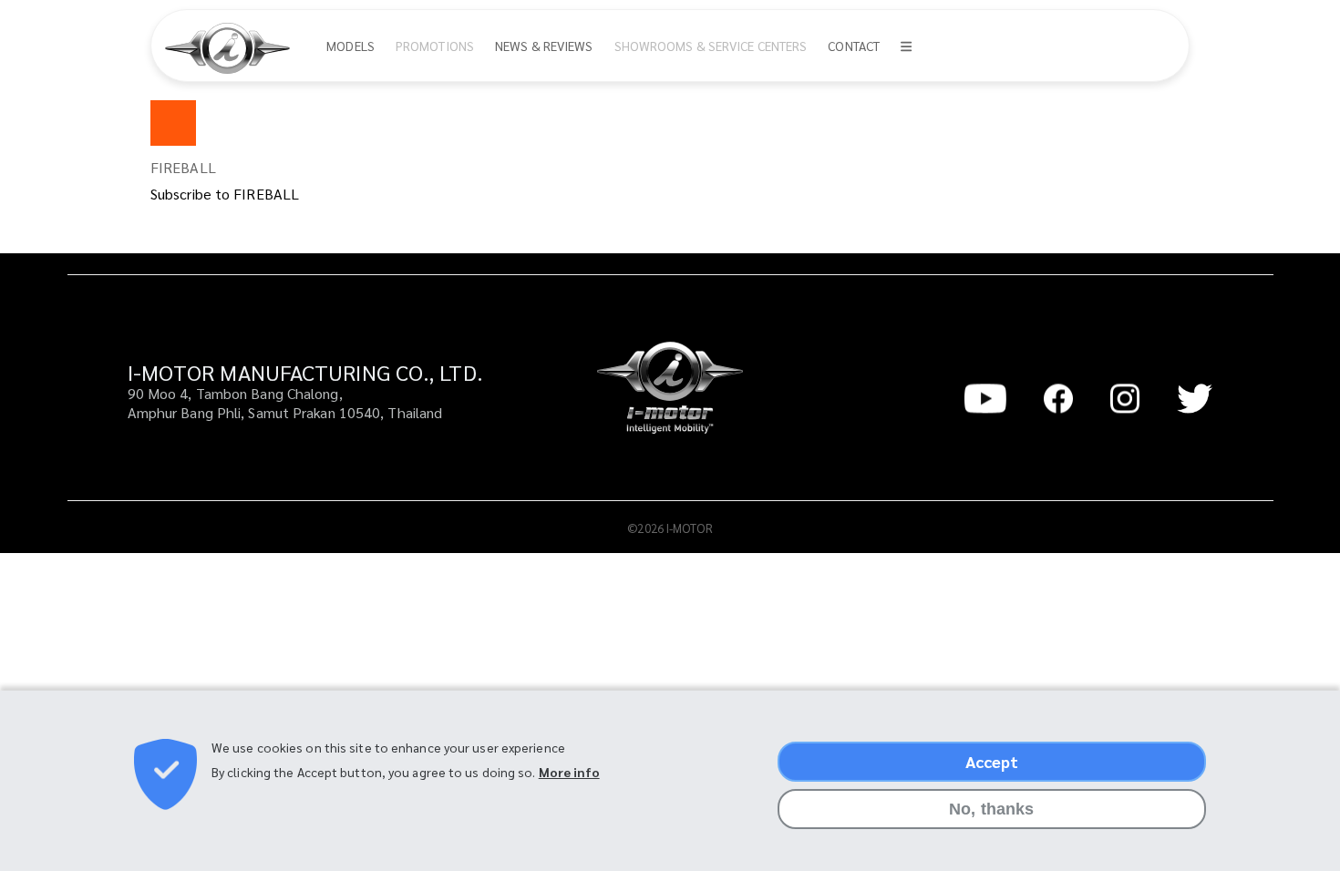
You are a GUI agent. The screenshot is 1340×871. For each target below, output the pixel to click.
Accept (992, 761)
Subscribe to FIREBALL (224, 193)
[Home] (234, 48)
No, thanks (991, 809)
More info (569, 772)
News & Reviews (544, 45)
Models (350, 45)
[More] (906, 46)
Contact (854, 45)
